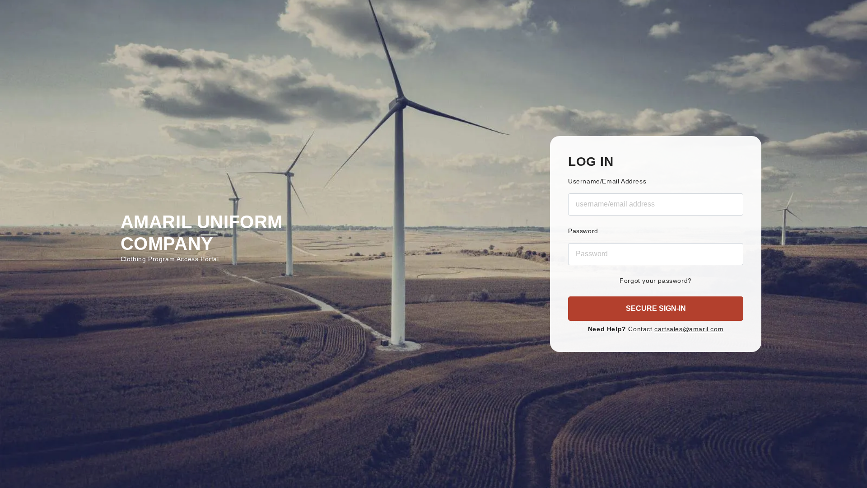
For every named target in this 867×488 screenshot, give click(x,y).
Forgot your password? (656, 280)
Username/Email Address (607, 181)
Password (583, 231)
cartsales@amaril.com (688, 329)
